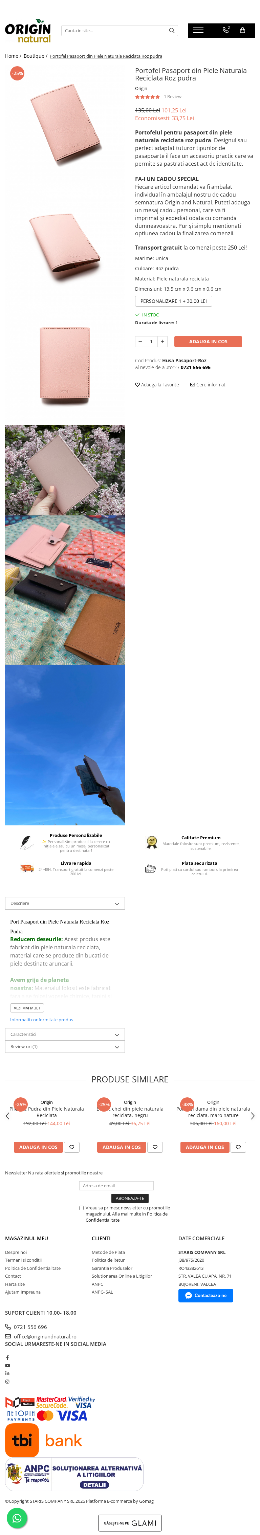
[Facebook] (7, 1357)
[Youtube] (7, 1366)
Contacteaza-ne (210, 1295)
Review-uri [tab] (24, 1046)
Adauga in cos (208, 341)
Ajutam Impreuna (23, 1292)
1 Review (172, 96)
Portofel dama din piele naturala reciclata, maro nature (213, 1111)
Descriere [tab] (19, 903)
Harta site (15, 1284)
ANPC (97, 1284)
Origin (141, 88)
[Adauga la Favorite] (72, 1147)
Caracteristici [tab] (23, 1034)
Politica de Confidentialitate (33, 1268)
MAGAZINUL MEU (26, 1238)
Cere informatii (211, 384)
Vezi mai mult (27, 1007)
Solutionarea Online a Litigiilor (122, 1276)
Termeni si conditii (23, 1260)
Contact (13, 1276)
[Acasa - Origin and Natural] (28, 30)
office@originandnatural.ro (45, 1336)
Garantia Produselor (112, 1268)
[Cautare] (172, 30)
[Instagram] (7, 1381)
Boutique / (36, 56)
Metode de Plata (108, 1252)
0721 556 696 (30, 1326)
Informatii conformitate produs (41, 1020)
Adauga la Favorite (159, 384)
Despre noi (16, 1252)
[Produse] (199, 32)
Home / (14, 56)
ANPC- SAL (102, 1292)
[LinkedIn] (7, 1373)
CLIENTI (101, 1238)
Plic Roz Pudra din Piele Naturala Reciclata (46, 1111)
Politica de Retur (108, 1260)
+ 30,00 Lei (173, 301)
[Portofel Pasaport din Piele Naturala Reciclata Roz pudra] (65, 125)
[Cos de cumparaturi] (242, 30)
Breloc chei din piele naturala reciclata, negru (130, 1111)
